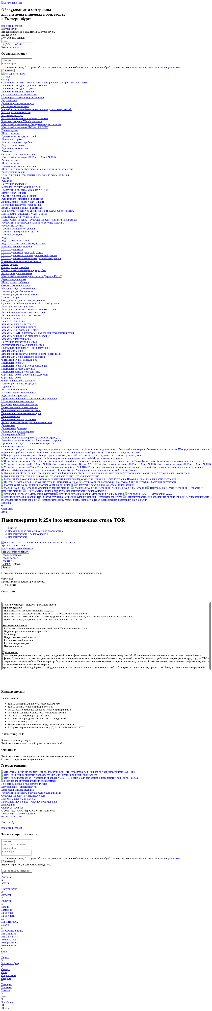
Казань (5, 906)
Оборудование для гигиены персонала (23, 795)
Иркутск (6, 900)
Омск (4, 951)
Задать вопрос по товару (15, 552)
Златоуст (6, 894)
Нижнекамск (8, 933)
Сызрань (6, 978)
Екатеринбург (9, 888)
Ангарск (6, 877)
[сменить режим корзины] (11, 502)
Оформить (7, 508)
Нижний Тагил (10, 936)
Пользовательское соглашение (18, 813)
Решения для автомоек (43, 780)
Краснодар (7, 912)
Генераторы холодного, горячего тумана (24, 449)
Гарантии (6, 560)
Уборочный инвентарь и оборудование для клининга (147, 449)
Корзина (6, 502)
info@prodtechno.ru (12, 25)
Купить (6, 567)
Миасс (5, 924)
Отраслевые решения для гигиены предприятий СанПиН (102, 771)
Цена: (4, 563)
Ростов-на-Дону (10, 963)
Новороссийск (9, 942)
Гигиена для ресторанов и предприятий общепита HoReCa (104, 777)
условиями (174, 67)
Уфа (3, 996)
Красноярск (8, 915)
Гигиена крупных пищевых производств (74, 774)
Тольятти (6, 987)
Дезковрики (111, 452)
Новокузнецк (8, 939)
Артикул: (6, 545)
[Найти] (34, 41)
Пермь (5, 957)
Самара (5, 969)
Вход (4, 511)
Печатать (28, 548)
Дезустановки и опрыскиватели (66, 449)
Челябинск (7, 1002)
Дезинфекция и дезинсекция (100, 449)
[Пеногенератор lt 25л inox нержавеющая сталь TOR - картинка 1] (39, 542)
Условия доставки (11, 555)
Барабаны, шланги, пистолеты (31, 452)
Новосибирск (9, 945)
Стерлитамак (8, 975)
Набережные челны (12, 930)
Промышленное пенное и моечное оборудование (76, 452)
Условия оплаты (10, 557)
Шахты (5, 1008)
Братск (5, 883)
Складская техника (129, 452)
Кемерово (6, 909)
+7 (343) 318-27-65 (11, 44)
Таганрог (6, 984)
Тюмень (5, 990)
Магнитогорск (9, 921)
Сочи (4, 972)
